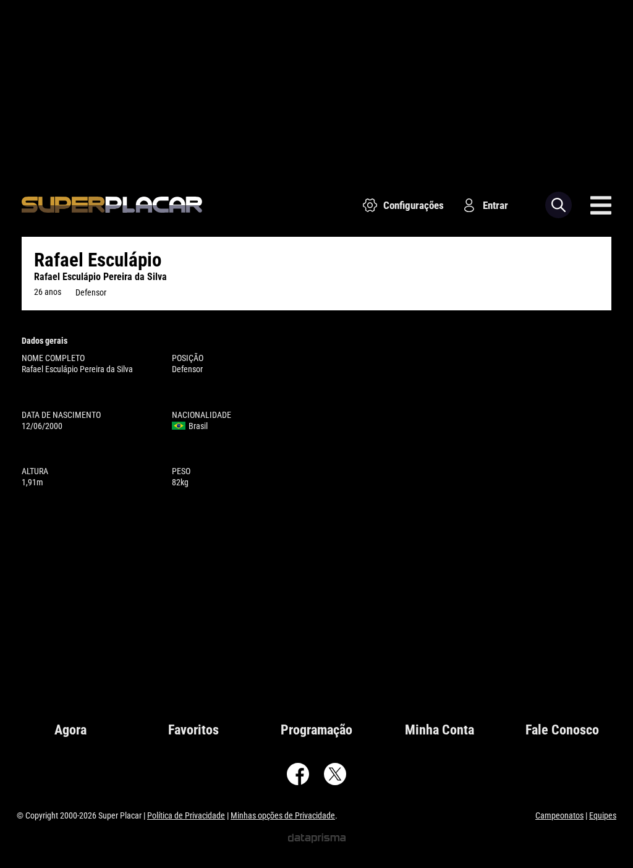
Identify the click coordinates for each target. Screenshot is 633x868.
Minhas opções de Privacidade (283, 815)
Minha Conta (439, 730)
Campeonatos (559, 815)
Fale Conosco (562, 730)
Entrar (495, 205)
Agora (70, 730)
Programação (316, 730)
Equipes (602, 815)
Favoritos (193, 730)
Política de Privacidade (186, 815)
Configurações (413, 205)
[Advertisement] (316, 86)
